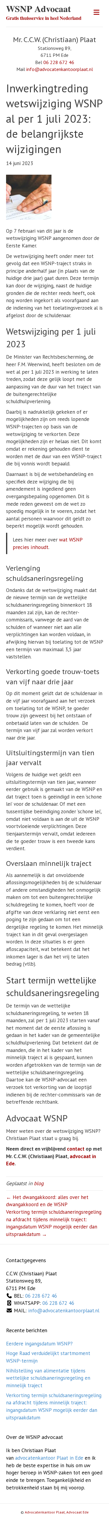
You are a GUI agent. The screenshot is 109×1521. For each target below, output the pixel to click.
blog (39, 1183)
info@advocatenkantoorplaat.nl (59, 69)
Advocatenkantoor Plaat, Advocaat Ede (57, 1512)
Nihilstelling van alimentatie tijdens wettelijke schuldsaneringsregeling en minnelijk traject (48, 1378)
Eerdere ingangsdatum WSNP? (39, 1343)
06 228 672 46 (58, 62)
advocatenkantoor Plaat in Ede (49, 1458)
